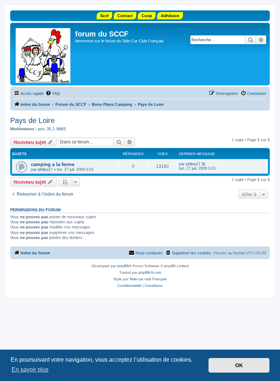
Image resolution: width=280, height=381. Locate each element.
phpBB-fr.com (150, 272)
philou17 (45, 169)
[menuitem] (53, 93)
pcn (41, 129)
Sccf (104, 16)
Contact (125, 16)
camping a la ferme (52, 164)
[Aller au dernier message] (204, 164)
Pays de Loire (32, 120)
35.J (50, 129)
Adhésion (170, 16)
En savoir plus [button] (30, 369)
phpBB (123, 266)
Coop (146, 16)
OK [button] (239, 365)
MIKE (61, 129)
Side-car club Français (148, 279)
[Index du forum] (43, 54)
